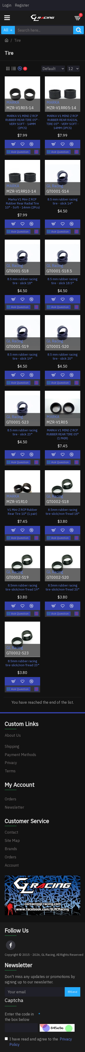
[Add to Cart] (13, 606)
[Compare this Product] (31, 606)
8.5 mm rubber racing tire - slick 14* (62, 201)
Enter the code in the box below (19, 1017)
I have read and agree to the (40, 1042)
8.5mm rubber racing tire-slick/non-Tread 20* (62, 587)
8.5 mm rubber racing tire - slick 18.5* (62, 281)
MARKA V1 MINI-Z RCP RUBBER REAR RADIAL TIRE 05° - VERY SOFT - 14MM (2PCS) (63, 122)
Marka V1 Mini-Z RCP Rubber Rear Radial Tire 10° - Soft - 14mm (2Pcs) (22, 203)
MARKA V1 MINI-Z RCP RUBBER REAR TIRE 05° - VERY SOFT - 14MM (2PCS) (22, 122)
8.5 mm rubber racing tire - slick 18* (22, 281)
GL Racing (55, 186)
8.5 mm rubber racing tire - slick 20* (62, 357)
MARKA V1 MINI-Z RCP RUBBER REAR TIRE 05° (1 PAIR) (63, 434)
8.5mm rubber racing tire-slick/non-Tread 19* (22, 587)
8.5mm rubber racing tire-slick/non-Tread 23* (22, 663)
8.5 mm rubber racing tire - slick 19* (22, 357)
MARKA (12, 102)
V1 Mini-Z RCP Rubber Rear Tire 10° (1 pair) (22, 512)
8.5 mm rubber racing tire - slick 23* (22, 432)
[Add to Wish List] (22, 606)
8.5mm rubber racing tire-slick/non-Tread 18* (62, 512)
